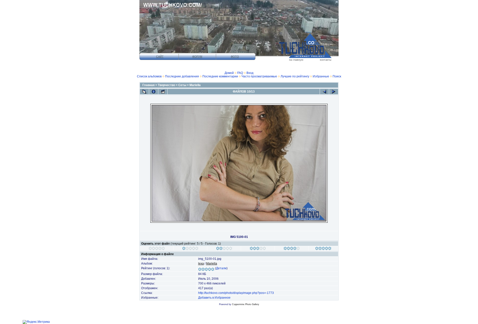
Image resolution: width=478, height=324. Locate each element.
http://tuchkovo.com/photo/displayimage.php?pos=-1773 (236, 293)
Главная (148, 85)
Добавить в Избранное (214, 297)
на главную (296, 59)
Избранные (321, 76)
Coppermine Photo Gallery (245, 304)
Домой (229, 73)
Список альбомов (149, 76)
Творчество (166, 85)
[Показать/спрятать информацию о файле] (153, 91)
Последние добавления (182, 76)
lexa (201, 263)
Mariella (195, 85)
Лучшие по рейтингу (295, 76)
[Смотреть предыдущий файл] (324, 91)
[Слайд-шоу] (162, 91)
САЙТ (160, 56)
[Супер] (323, 249)
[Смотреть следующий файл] (333, 91)
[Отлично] (292, 249)
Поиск (337, 76)
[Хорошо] (258, 249)
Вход (249, 73)
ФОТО (235, 56)
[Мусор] (157, 249)
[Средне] (224, 249)
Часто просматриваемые (259, 76)
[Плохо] (190, 249)
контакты (325, 59)
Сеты (182, 85)
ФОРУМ (197, 56)
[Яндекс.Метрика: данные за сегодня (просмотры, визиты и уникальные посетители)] (36, 322)
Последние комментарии (220, 76)
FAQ (240, 73)
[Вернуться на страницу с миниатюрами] (144, 91)
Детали (221, 268)
